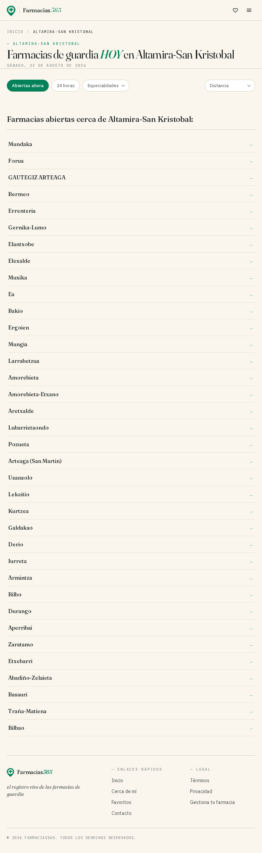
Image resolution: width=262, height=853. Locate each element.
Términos (199, 780)
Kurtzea (131, 511)
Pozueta (131, 444)
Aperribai (131, 627)
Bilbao (131, 727)
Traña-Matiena (131, 711)
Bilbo (131, 594)
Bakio (131, 310)
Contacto (122, 813)
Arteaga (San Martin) (131, 460)
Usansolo (131, 477)
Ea (131, 294)
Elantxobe (131, 244)
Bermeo (131, 194)
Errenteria (131, 210)
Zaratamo (131, 644)
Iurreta (131, 561)
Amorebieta (131, 377)
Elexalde (131, 260)
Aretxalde (131, 410)
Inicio (15, 31)
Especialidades (103, 85)
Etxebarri (131, 661)
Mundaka (131, 144)
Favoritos (121, 802)
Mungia (131, 344)
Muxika (131, 277)
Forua (131, 160)
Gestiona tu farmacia (212, 802)
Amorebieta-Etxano (131, 394)
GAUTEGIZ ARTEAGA (131, 177)
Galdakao (131, 527)
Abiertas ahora (28, 85)
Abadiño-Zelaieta (131, 677)
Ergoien (131, 327)
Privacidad (201, 791)
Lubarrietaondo (131, 427)
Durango (131, 611)
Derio (131, 544)
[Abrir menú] (249, 10)
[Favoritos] (235, 10)
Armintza (131, 577)
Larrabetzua (131, 360)
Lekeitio (131, 494)
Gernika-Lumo (131, 227)
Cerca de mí (124, 791)
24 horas (66, 85)
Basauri (131, 694)
